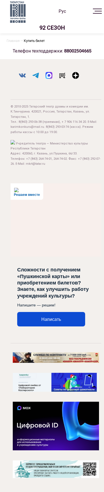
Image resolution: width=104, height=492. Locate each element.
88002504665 (78, 51)
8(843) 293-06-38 (30, 122)
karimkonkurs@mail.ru (27, 127)
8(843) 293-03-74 (57, 127)
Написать (51, 319)
